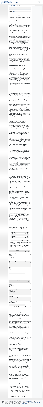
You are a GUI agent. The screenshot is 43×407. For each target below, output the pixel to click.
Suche (41, 2)
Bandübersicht (26, 2)
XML (14, 11)
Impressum (23, 405)
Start (22, 2)
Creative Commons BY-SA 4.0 (27, 401)
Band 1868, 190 (13, 5)
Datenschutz (19, 405)
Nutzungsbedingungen (24, 403)
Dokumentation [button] (32, 2)
